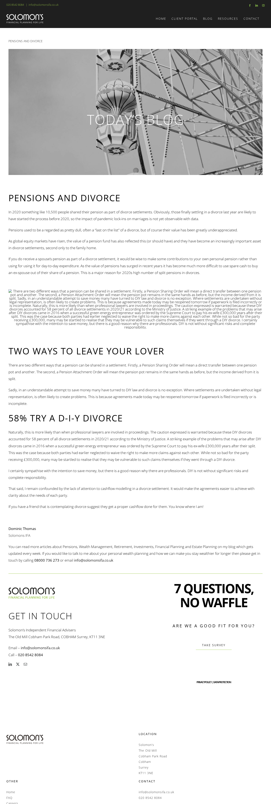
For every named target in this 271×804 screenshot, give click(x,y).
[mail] (25, 664)
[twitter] (17, 664)
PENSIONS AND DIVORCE (25, 41)
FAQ (9, 798)
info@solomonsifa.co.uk (43, 5)
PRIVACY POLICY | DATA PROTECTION (213, 682)
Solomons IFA (19, 535)
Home (10, 792)
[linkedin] (10, 664)
